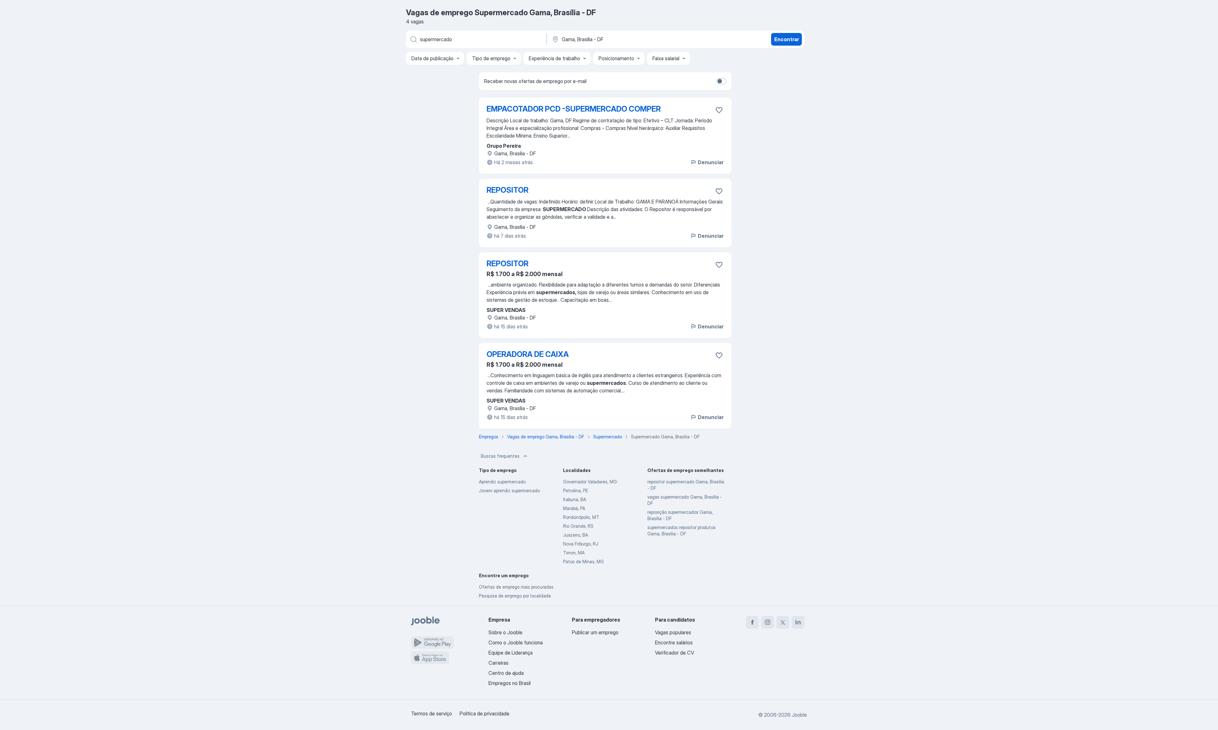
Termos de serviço (431, 713)
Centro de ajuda (506, 673)
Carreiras (498, 663)
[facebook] (752, 622)
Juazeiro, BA (575, 535)
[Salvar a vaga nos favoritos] (719, 110)
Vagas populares (673, 632)
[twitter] (782, 622)
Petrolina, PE (575, 490)
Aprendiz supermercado (502, 481)
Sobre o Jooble (505, 632)
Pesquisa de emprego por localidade (515, 595)
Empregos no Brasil (509, 683)
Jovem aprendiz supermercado (509, 490)
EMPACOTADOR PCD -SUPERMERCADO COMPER (574, 108)
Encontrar (786, 39)
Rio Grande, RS (578, 526)
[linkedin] (798, 622)
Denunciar (711, 162)
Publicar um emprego (595, 632)
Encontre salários (674, 642)
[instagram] (767, 622)
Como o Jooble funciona (515, 642)
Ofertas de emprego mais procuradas (516, 587)
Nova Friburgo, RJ (580, 543)
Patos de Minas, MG (583, 561)
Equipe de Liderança (510, 652)
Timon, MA (574, 552)
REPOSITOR (507, 190)
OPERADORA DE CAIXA (528, 354)
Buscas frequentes (500, 456)
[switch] (721, 81)
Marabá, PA (574, 508)
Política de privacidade (484, 713)
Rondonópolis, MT (581, 517)
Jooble (799, 715)
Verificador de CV (674, 652)
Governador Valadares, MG (590, 481)
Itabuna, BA (574, 499)
